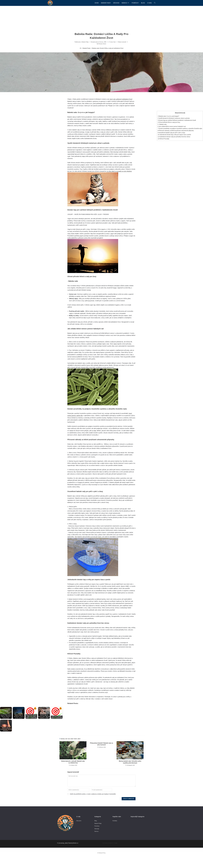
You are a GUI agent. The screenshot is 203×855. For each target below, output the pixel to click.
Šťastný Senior (102, 43)
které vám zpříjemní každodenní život (121, 99)
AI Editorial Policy (101, 852)
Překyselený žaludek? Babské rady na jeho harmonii (101, 743)
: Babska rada (162, 124)
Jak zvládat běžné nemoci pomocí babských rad (172, 126)
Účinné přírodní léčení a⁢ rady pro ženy (169, 122)
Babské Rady (85, 42)
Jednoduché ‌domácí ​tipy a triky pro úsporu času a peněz (174, 134)
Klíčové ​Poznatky (163, 138)
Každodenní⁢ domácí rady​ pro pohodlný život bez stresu (174, 136)
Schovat (182, 113)
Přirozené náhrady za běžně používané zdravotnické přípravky (176, 130)
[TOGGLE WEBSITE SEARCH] (155, 3)
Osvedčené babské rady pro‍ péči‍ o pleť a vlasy (171, 132)
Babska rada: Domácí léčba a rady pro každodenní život (107, 48)
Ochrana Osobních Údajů (109, 843)
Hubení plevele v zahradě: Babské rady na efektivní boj (73, 762)
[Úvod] (80, 48)
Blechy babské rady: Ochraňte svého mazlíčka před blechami (130, 762)
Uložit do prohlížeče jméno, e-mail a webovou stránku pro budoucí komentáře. (93, 794)
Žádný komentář (122, 42)
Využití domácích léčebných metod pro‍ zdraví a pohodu (174, 118)
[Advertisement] (101, 18)
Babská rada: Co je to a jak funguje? (168, 116)
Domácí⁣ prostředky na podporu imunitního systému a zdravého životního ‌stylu (180, 128)
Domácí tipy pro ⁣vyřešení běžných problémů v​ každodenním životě (177, 120)
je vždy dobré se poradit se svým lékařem (119, 171)
